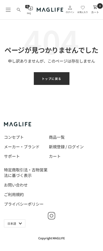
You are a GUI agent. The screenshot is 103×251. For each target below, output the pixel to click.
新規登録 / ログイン (66, 146)
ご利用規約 (14, 194)
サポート (12, 156)
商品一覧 (57, 137)
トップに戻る (52, 78)
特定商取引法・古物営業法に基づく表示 (26, 172)
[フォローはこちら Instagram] (51, 215)
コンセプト (14, 137)
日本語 (11, 223)
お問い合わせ (16, 185)
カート (55, 156)
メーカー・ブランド (22, 146)
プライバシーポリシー (24, 204)
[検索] (19, 10)
